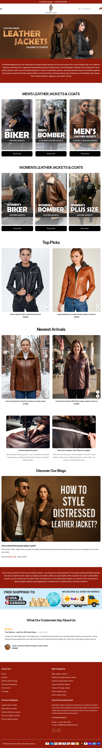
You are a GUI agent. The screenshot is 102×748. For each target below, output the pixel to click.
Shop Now (17, 154)
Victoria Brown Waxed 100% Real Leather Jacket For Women (76, 401)
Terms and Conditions (9, 684)
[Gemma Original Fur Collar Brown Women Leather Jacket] (25, 367)
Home (3, 674)
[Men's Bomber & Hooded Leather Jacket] (50, 124)
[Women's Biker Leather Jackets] (17, 199)
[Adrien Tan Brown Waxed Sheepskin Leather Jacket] (8, 647)
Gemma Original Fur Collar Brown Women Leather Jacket (25, 401)
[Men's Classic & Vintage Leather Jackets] (85, 124)
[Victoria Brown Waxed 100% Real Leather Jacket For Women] (76, 367)
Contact (4, 677)
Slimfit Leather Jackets (9, 719)
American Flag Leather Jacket (62, 681)
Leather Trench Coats (9, 705)
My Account (5, 688)
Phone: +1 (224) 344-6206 (61, 722)
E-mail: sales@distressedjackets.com (65, 725)
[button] (50, 55)
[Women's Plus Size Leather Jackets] (85, 199)
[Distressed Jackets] (51, 9)
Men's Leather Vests (59, 695)
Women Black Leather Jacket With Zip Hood (25, 314)
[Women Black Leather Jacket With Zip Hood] (25, 280)
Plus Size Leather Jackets (10, 715)
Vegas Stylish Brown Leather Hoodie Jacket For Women (76, 314)
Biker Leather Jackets (59, 674)
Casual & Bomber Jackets (61, 684)
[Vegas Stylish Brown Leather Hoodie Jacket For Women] (76, 280)
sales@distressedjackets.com (56, 2)
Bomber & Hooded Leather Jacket (64, 677)
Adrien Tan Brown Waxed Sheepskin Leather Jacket (30, 646)
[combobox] (87, 9)
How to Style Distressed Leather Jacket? (18, 546)
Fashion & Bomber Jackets (10, 712)
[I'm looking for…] (79, 9)
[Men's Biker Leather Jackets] (16, 124)
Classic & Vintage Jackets (61, 688)
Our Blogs (4, 691)
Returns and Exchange (9, 681)
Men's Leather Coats (59, 691)
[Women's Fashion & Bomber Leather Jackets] (51, 199)
